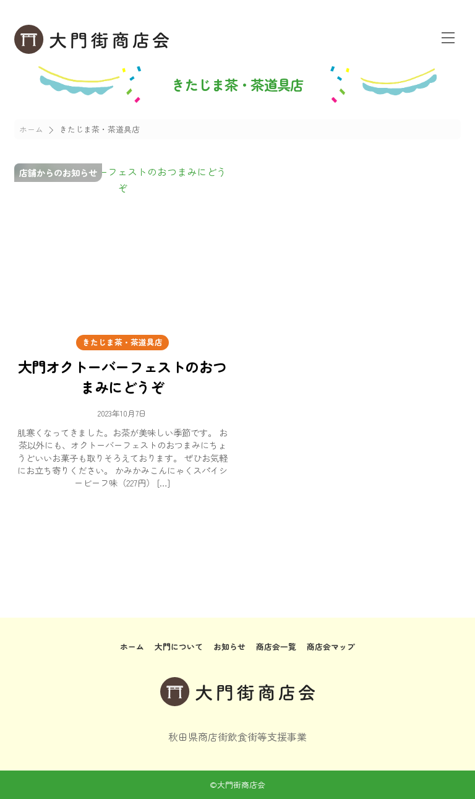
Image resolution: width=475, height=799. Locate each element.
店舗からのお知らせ (58, 172)
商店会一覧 (276, 646)
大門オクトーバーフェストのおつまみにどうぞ (122, 376)
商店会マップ (331, 646)
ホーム (132, 646)
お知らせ (229, 646)
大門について (179, 646)
